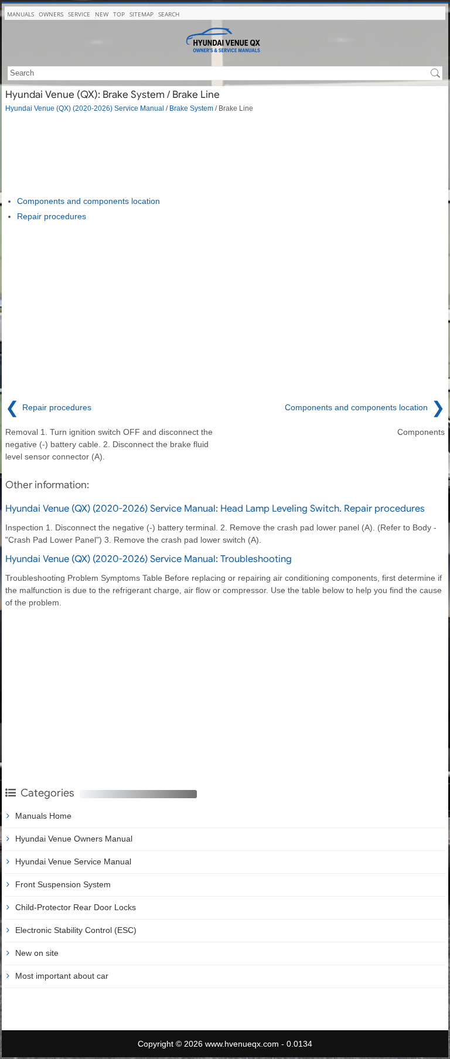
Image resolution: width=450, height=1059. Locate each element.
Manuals (20, 14)
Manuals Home (43, 815)
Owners (51, 14)
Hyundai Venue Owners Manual (73, 838)
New (101, 14)
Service (79, 14)
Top (119, 14)
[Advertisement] (225, 154)
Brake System (191, 108)
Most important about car (61, 975)
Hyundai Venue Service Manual (73, 861)
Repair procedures (51, 216)
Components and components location (88, 201)
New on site (37, 953)
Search (168, 14)
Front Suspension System (63, 884)
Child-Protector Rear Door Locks (75, 907)
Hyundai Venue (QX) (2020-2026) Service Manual (84, 108)
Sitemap (141, 14)
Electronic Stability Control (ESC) (76, 930)
